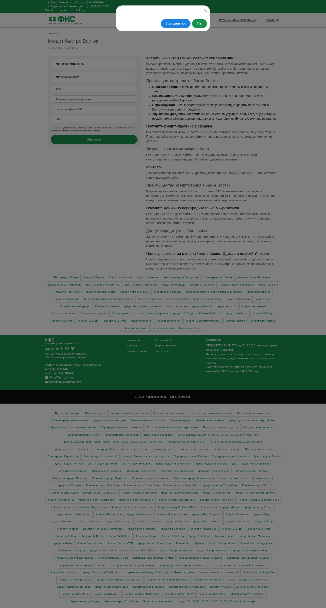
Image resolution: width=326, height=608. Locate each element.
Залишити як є (176, 23)
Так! (199, 23)
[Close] (205, 11)
